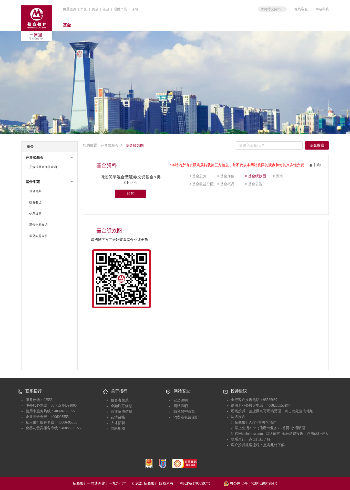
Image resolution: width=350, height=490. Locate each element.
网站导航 (322, 9)
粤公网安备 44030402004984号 (253, 483)
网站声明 (180, 406)
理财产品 (120, 9)
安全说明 (180, 400)
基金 (106, 9)
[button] (49, 158)
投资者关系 (120, 400)
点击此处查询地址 (299, 411)
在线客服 (301, 9)
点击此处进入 (317, 434)
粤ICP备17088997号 (201, 483)
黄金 (95, 9)
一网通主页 (68, 9)
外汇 (84, 9)
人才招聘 (118, 423)
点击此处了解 (259, 439)
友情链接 (118, 417)
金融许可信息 (121, 406)
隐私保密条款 (184, 412)
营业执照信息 (121, 412)
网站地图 (118, 428)
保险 (134, 9)
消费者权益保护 (186, 417)
